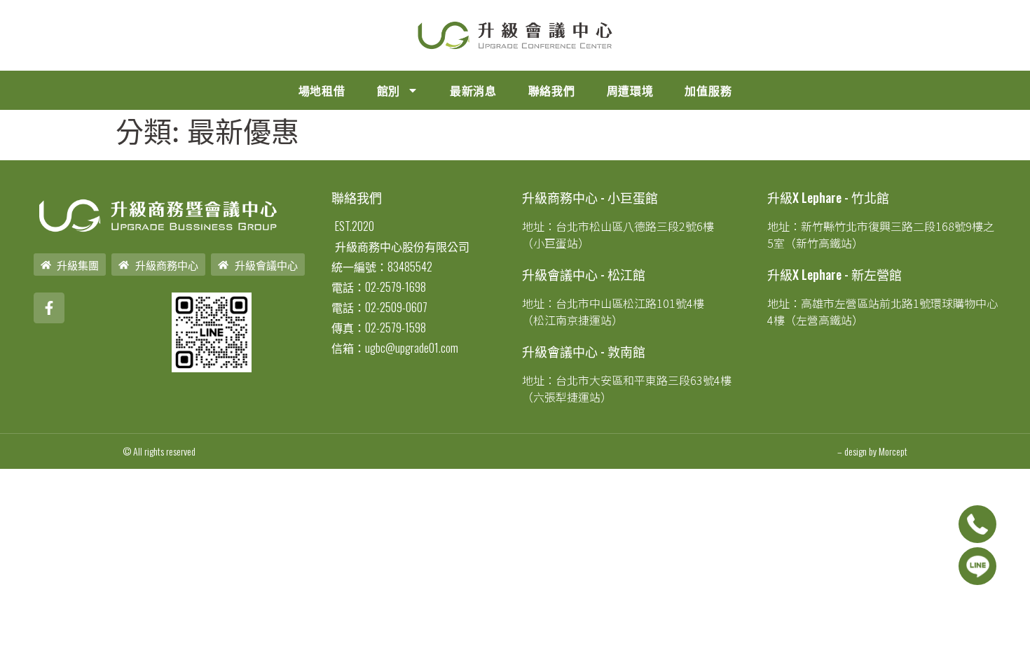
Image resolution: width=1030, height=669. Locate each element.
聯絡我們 (551, 90)
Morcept (893, 451)
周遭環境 (630, 90)
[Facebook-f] (49, 308)
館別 (388, 90)
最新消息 (473, 90)
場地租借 (321, 90)
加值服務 (708, 90)
